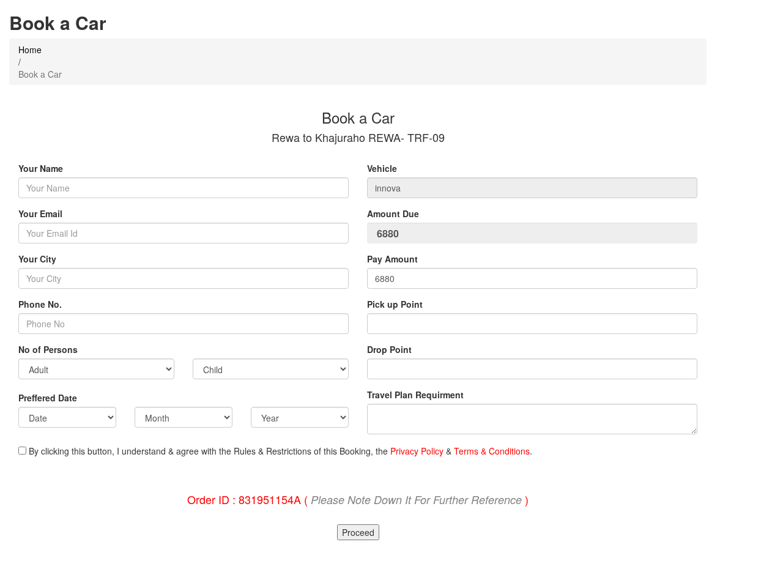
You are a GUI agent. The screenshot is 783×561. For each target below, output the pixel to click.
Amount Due (394, 213)
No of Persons (48, 349)
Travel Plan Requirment (415, 394)
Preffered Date (47, 398)
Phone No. (40, 304)
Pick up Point (395, 304)
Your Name (40, 168)
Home (30, 49)
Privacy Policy (416, 451)
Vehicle (382, 168)
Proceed (358, 532)
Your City (37, 259)
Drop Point (389, 349)
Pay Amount (393, 259)
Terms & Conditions (492, 451)
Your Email (40, 213)
